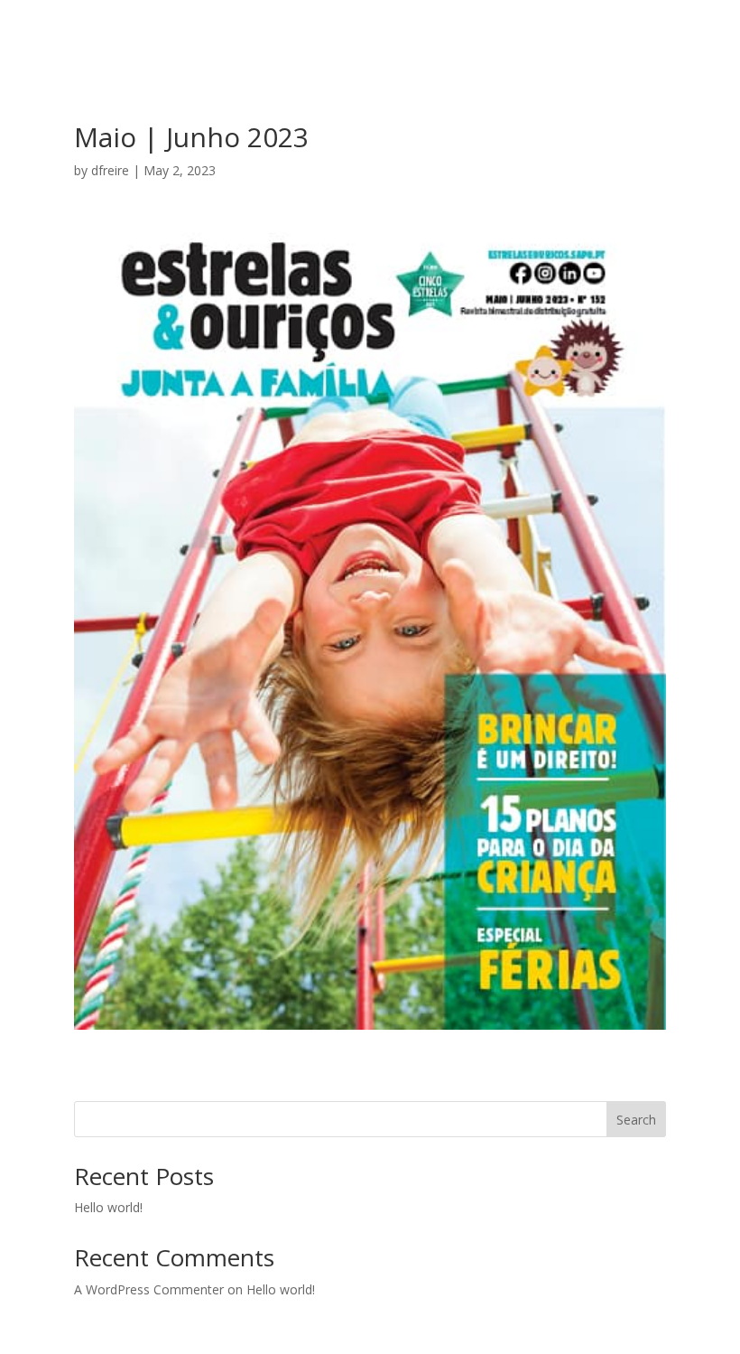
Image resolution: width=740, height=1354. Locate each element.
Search (636, 1119)
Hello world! (108, 1207)
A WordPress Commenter (149, 1289)
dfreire (110, 170)
